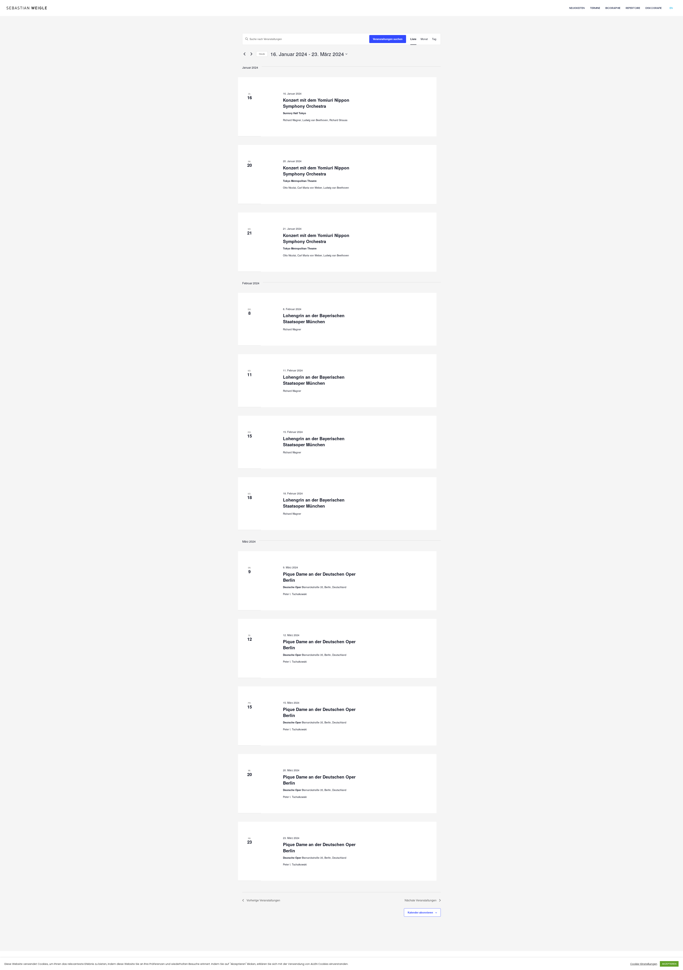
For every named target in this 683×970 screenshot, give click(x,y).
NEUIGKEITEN (577, 8)
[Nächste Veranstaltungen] (251, 54)
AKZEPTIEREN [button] (669, 964)
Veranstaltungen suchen (388, 39)
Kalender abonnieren (420, 912)
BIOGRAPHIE (612, 8)
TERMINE (595, 8)
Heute (262, 53)
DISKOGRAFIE (653, 8)
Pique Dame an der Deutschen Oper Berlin (319, 577)
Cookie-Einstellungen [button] (643, 964)
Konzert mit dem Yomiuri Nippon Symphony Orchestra (316, 103)
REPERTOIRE (633, 8)
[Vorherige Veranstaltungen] (244, 54)
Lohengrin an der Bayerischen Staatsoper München (314, 318)
